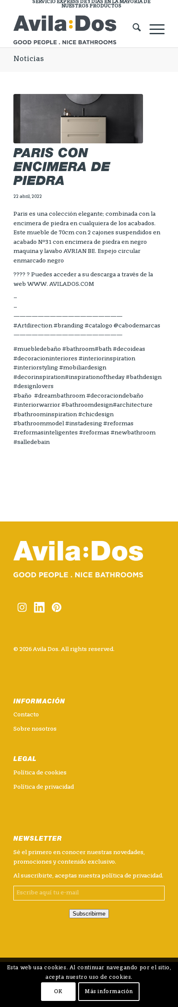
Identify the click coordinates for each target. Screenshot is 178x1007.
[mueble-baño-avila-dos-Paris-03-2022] (78, 118)
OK (58, 991)
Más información (109, 991)
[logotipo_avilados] (73, 30)
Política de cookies (40, 773)
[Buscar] (132, 30)
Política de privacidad (43, 787)
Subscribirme (89, 913)
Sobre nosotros (35, 729)
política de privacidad (132, 876)
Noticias (28, 59)
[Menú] (153, 30)
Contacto (26, 715)
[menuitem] (91, 4)
